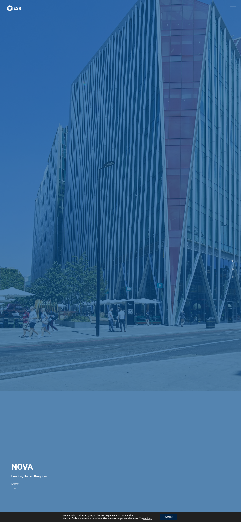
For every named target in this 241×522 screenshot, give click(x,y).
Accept (168, 517)
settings (147, 518)
